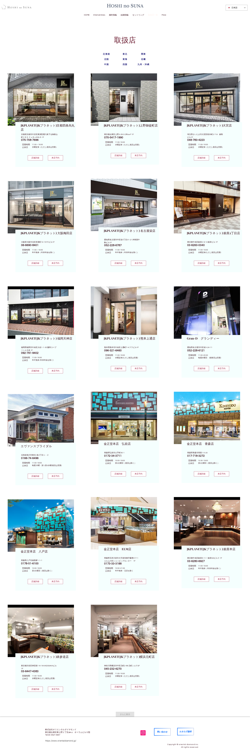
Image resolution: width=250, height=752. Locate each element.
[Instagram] (143, 732)
